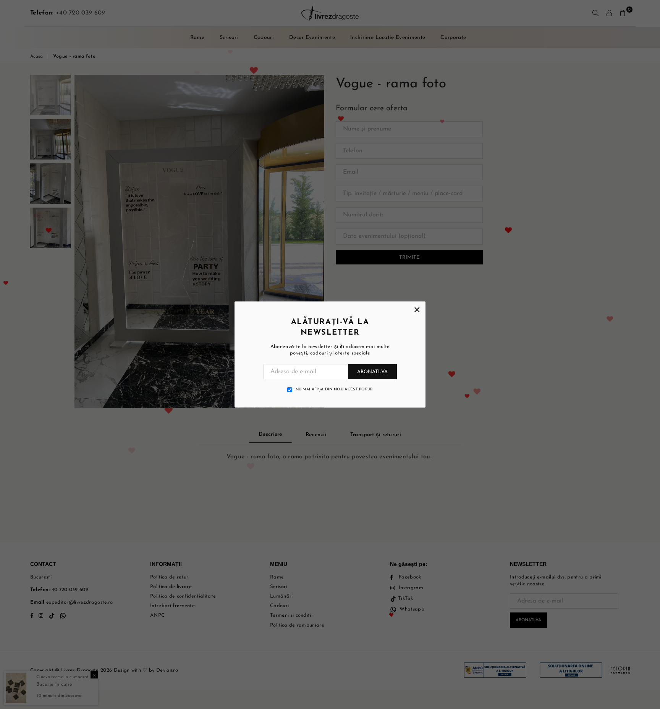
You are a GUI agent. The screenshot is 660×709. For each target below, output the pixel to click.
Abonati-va (372, 371)
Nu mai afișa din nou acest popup (334, 389)
